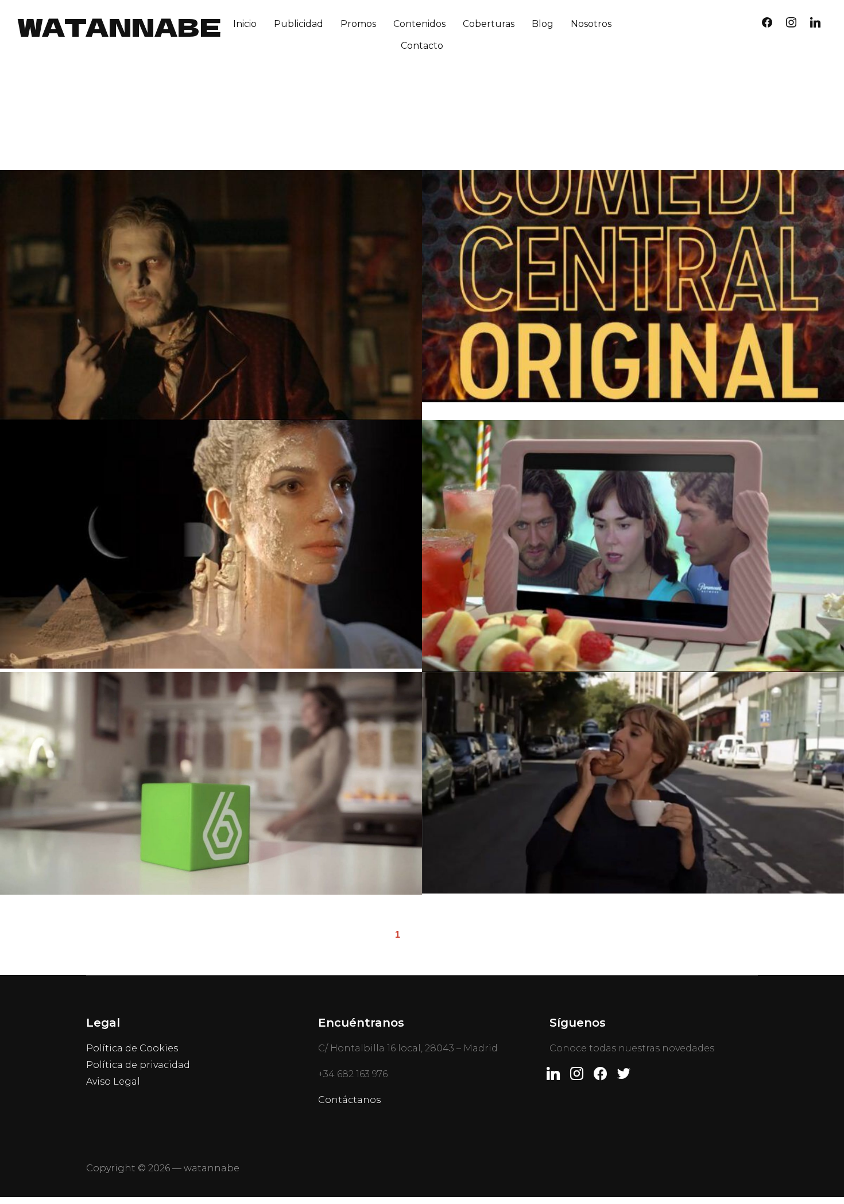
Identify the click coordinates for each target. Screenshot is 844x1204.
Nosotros (591, 23)
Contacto (422, 45)
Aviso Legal (113, 1081)
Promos (358, 23)
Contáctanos (349, 1099)
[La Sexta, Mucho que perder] (633, 783)
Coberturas (488, 23)
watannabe (119, 26)
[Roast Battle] (633, 286)
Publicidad (298, 23)
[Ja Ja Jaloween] (211, 295)
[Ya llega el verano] (633, 545)
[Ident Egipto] (211, 544)
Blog (542, 23)
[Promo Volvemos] (211, 783)
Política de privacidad (138, 1064)
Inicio (245, 23)
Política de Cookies (132, 1048)
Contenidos (419, 23)
